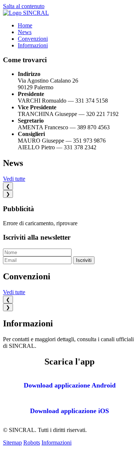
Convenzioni (33, 39)
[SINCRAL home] (26, 13)
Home (25, 25)
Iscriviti (84, 260)
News (25, 32)
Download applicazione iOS (69, 411)
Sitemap (12, 442)
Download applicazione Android (70, 385)
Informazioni (33, 45)
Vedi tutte (14, 179)
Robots (31, 442)
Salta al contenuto (23, 6)
